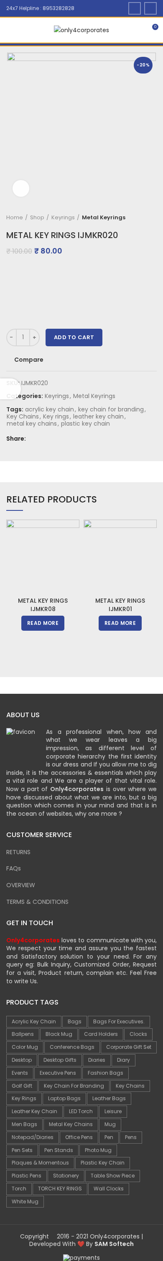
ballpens (23, 1034)
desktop (22, 1059)
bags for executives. (119, 1021)
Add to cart (74, 337)
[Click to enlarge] (21, 188)
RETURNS (18, 852)
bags (75, 1021)
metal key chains (32, 423)
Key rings (56, 416)
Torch (19, 1188)
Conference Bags (72, 1046)
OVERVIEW (20, 885)
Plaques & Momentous (40, 1162)
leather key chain (98, 416)
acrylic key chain (49, 409)
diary (123, 1059)
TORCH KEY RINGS (60, 1188)
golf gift (22, 1085)
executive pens (58, 1072)
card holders (101, 1034)
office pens (79, 1137)
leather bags (109, 1098)
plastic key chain (85, 423)
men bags (24, 1124)
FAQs (13, 868)
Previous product (136, 217)
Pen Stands (58, 1150)
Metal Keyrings (103, 217)
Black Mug (59, 1034)
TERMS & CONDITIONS (37, 902)
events (20, 1072)
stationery (66, 1175)
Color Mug (25, 1046)
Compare (28, 360)
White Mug (25, 1201)
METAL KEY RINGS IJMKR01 (120, 604)
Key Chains (23, 416)
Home (14, 217)
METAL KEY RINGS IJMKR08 (43, 604)
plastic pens (26, 1175)
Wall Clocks (109, 1188)
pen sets (22, 1150)
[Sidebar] (10, 388)
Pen (108, 1137)
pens (131, 1137)
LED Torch (81, 1111)
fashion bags (105, 1072)
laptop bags (64, 1098)
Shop (37, 217)
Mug (110, 1124)
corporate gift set (128, 1046)
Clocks (138, 1034)
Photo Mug (98, 1150)
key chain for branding (111, 409)
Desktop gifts (59, 1059)
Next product (152, 217)
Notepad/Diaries (32, 1137)
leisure (113, 1111)
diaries (96, 1059)
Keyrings (63, 217)
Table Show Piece (113, 1175)
